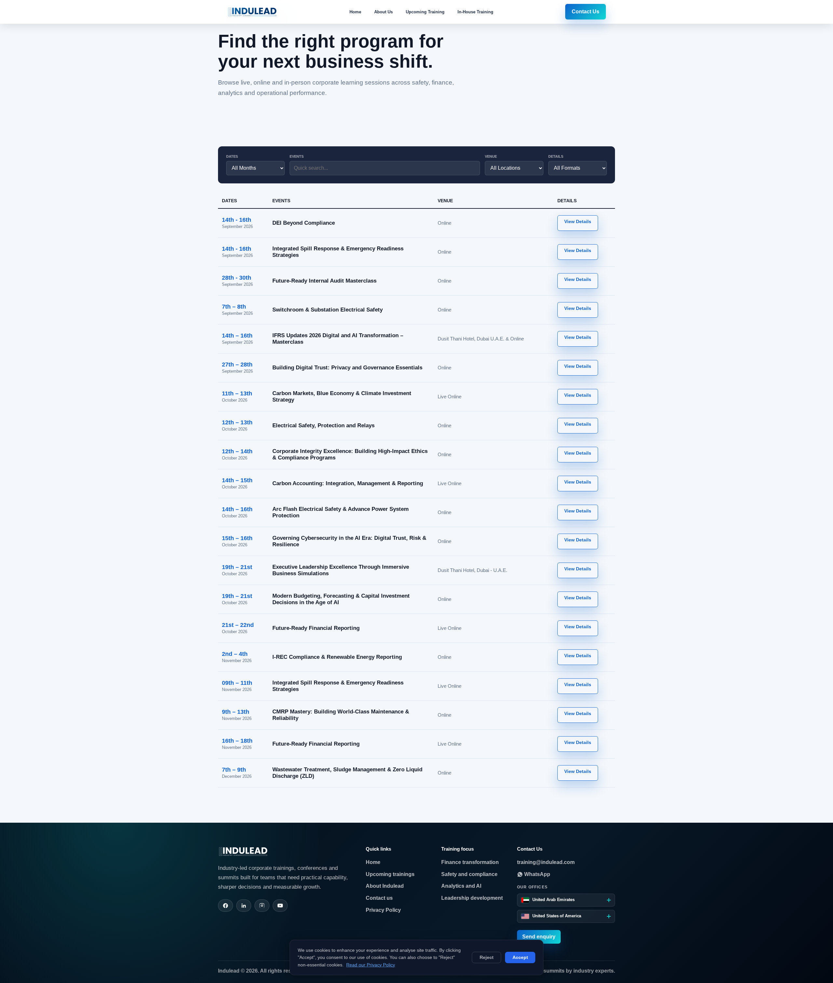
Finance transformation (470, 862)
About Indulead (385, 886)
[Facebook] (225, 905)
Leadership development (472, 898)
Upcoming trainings (390, 874)
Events (297, 156)
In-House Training (475, 11)
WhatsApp (536, 874)
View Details (577, 221)
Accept (520, 957)
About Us (383, 11)
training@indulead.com (546, 862)
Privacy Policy (383, 910)
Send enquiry (538, 936)
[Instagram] (261, 905)
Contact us (379, 898)
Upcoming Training (425, 11)
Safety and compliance (469, 874)
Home (355, 11)
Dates (232, 156)
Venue (491, 156)
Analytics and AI (461, 886)
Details (555, 156)
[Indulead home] (252, 12)
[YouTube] (280, 905)
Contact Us (585, 11)
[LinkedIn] (243, 905)
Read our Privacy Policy (370, 964)
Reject (487, 957)
